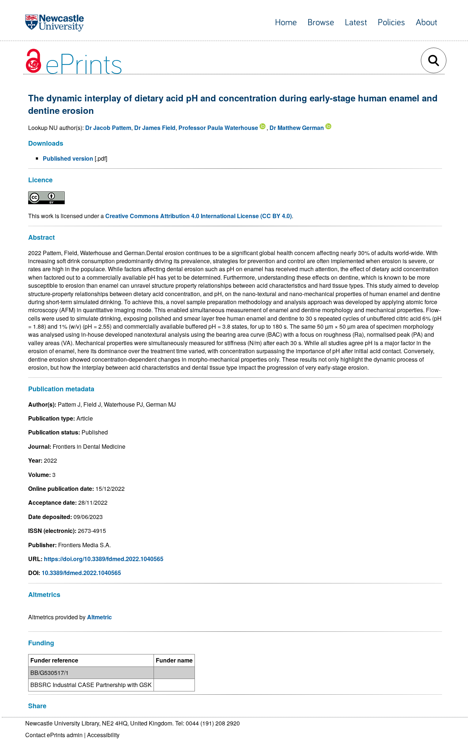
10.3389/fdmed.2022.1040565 (81, 572)
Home (286, 22)
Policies (391, 22)
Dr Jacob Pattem (108, 127)
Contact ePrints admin (54, 735)
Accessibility (103, 735)
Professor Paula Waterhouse (218, 127)
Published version (68, 158)
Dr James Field (155, 127)
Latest (356, 22)
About (426, 22)
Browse (320, 22)
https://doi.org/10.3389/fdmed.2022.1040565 (103, 559)
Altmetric (99, 617)
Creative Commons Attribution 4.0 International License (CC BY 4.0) (198, 216)
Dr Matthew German (296, 127)
